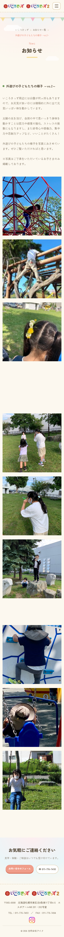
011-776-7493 (22, 912)
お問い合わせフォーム (20, 868)
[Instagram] (32, 920)
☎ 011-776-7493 (47, 869)
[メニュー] (56, 6)
